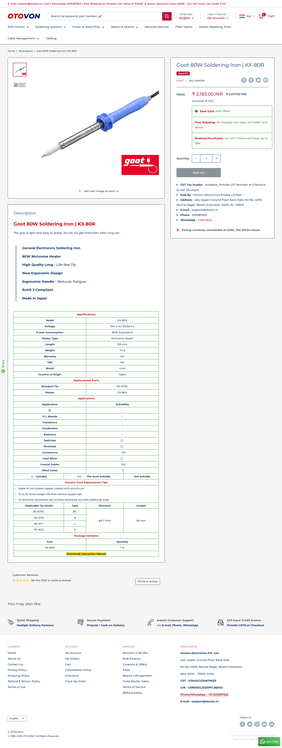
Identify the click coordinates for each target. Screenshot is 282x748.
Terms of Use (17, 687)
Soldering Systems (48, 27)
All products (26, 50)
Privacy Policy (17, 670)
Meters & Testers (122, 27)
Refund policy (132, 692)
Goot (179, 80)
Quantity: (183, 158)
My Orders (72, 658)
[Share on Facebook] (244, 80)
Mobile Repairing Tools (215, 27)
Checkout (72, 675)
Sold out (198, 172)
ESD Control (16, 27)
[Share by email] (265, 80)
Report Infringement (137, 675)
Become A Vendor (135, 653)
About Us (14, 658)
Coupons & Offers (135, 664)
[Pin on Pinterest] (251, 80)
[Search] (167, 16)
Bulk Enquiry (132, 658)
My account (216, 18)
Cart (68, 664)
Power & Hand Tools (86, 27)
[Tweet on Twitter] (258, 80)
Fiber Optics (183, 27)
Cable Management (21, 38)
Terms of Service (134, 687)
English (14, 718)
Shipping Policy (19, 675)
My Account (73, 653)
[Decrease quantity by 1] (196, 158)
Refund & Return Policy (24, 681)
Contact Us (15, 664)
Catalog (51, 38)
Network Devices (157, 27)
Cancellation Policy (78, 670)
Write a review (148, 581)
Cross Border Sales (136, 681)
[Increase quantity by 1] (216, 158)
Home (11, 50)
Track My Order (75, 681)
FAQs (126, 670)
